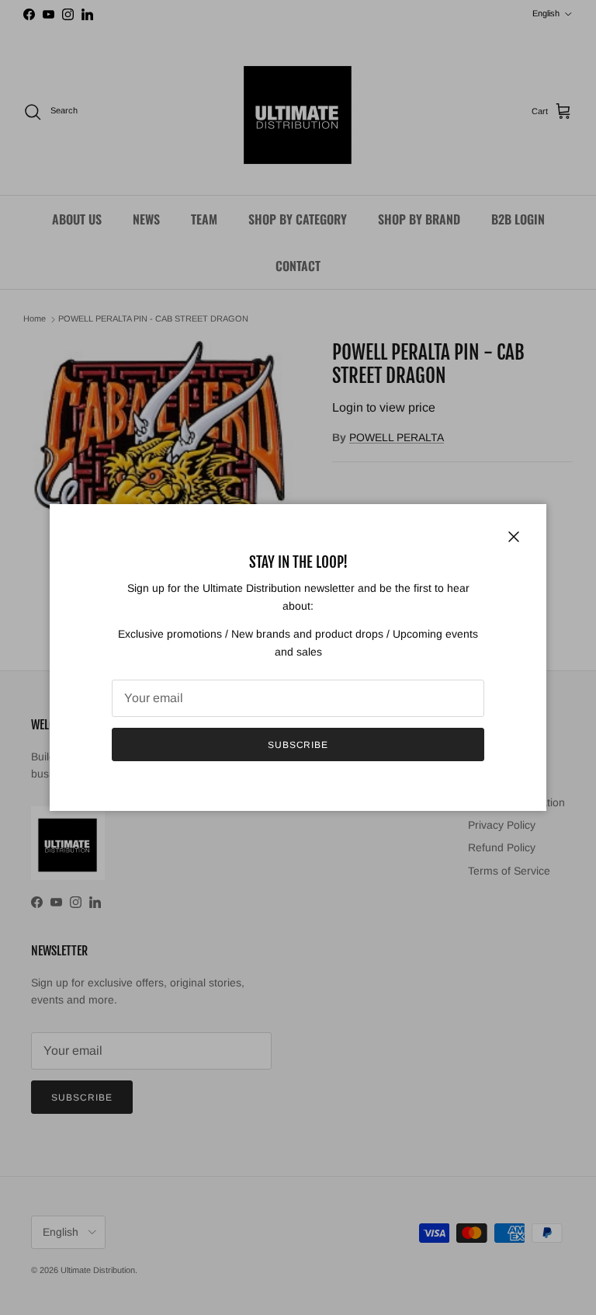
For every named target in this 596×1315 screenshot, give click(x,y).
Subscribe (298, 744)
